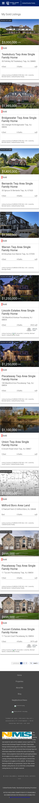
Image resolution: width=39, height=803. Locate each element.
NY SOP (27, 723)
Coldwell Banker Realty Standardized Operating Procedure (19, 788)
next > (35, 663)
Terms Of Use (11, 718)
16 (31, 663)
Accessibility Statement (17, 720)
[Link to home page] (13, 3)
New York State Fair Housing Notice (20, 797)
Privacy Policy (25, 718)
